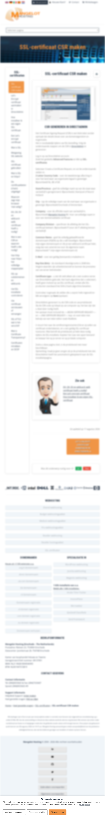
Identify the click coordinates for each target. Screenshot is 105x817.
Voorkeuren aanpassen (14, 812)
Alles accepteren (57, 812)
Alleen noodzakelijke (37, 812)
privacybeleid (84, 805)
